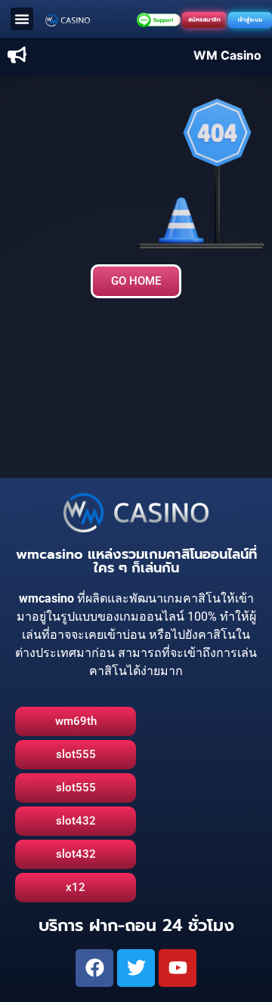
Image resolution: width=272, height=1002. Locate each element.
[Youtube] (177, 968)
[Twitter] (136, 968)
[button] (22, 19)
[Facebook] (94, 968)
